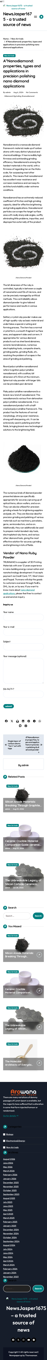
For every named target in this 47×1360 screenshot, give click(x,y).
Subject (6, 641)
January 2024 (9, 1272)
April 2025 (8, 1214)
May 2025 (8, 1210)
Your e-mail (8, 626)
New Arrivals (9, 56)
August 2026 (9, 1159)
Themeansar (31, 1355)
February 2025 (10, 1221)
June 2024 (8, 1253)
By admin (7, 92)
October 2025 (10, 1190)
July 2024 (7, 1249)
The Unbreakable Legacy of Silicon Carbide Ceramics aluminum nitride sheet (23, 884)
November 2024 (11, 1233)
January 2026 (9, 1178)
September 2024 (11, 1241)
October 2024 (10, 1237)
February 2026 (10, 1174)
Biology (9, 1134)
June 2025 (8, 1206)
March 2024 (9, 1265)
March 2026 (8, 1170)
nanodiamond (28, 96)
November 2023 (11, 1276)
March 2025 (8, 1218)
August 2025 (9, 1198)
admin (25, 765)
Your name (8, 612)
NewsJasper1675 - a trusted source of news (17, 19)
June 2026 (8, 1163)
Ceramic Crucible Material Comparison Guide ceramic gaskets (22, 844)
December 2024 (11, 1229)
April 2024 (8, 1261)
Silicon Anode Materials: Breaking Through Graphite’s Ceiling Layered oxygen (23, 805)
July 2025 (7, 1202)
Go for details (9, 1115)
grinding (17, 96)
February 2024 (10, 1269)
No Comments (32, 92)
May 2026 (8, 1167)
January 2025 (9, 1225)
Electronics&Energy (15, 1140)
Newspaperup (15, 1355)
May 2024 (8, 1257)
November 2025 (11, 1186)
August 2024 (9, 1245)
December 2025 (11, 1182)
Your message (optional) (14, 656)
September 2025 (11, 1194)
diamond (9, 96)
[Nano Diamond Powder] (23, 251)
